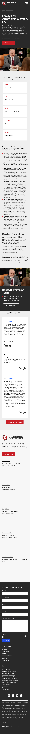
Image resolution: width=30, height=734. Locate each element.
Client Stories (5, 689)
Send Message (6, 640)
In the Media (5, 686)
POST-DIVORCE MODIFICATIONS (13, 296)
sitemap (4, 722)
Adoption (6, 153)
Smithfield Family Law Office (9, 678)
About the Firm (6, 669)
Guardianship (5, 657)
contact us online (19, 257)
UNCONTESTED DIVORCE (10, 298)
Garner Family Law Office (8, 675)
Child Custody (5, 651)
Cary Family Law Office (8, 673)
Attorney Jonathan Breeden (9, 671)
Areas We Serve (9, 10)
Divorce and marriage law (10, 181)
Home (3, 10)
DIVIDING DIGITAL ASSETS (11, 303)
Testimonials (5, 687)
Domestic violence (8, 199)
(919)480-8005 (7, 257)
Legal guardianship (8, 216)
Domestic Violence (7, 655)
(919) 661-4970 (8, 42)
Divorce (4, 653)
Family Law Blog (6, 684)
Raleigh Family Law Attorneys (9, 682)
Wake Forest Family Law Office (10, 680)
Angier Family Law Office (8, 676)
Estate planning (7, 224)
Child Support (5, 660)
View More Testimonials (15, 422)
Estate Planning (6, 658)
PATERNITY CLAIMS (9, 305)
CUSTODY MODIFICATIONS (11, 301)
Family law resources (9, 205)
